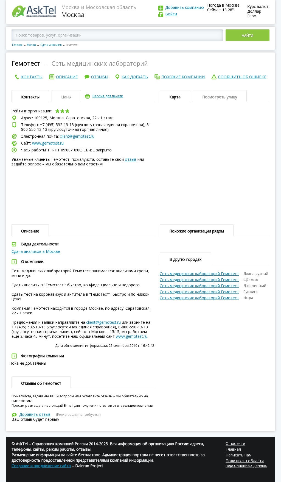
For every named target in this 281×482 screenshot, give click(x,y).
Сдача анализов (50, 45)
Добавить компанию (184, 7)
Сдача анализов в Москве (36, 251)
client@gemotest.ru (77, 136)
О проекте (235, 443)
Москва (31, 45)
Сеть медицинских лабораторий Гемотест (199, 273)
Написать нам (239, 455)
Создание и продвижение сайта (41, 465)
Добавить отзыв (34, 414)
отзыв (130, 159)
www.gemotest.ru (48, 143)
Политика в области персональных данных (246, 463)
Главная (17, 45)
